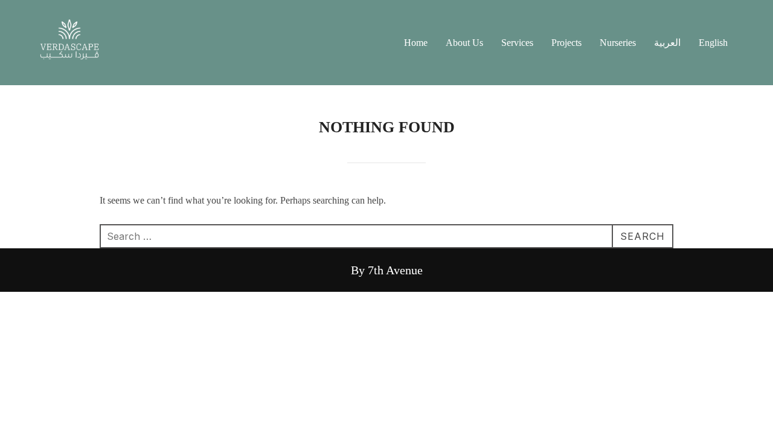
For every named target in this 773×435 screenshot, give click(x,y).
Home (416, 42)
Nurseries (618, 42)
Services (517, 42)
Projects (566, 42)
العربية (667, 42)
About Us (464, 42)
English (713, 42)
